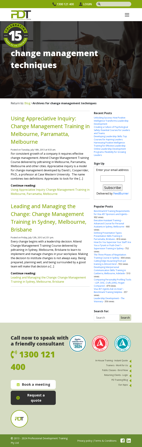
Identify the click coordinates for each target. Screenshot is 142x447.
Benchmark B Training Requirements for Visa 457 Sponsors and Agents (112, 213)
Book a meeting (36, 384)
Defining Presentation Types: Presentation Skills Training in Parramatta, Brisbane (108, 236)
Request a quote (36, 398)
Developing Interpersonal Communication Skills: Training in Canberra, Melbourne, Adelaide (110, 270)
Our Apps (123, 384)
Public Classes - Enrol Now (115, 370)
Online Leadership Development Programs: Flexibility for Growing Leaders (110, 152)
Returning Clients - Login (116, 375)
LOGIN (87, 4)
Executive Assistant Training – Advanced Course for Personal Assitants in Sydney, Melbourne (109, 223)
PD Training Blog (120, 379)
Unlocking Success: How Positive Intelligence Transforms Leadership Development (111, 120)
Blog (27, 103)
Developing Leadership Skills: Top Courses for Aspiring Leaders (110, 138)
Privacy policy (84, 440)
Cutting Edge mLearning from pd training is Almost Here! (110, 262)
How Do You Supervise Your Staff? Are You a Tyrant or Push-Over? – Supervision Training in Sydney (112, 245)
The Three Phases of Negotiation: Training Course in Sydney (110, 256)
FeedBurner (121, 193)
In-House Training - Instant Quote (111, 360)
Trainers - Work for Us (117, 365)
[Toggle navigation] (127, 14)
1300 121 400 (65, 4)
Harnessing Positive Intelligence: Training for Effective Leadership (110, 144)
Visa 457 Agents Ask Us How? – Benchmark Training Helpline (109, 290)
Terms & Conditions (105, 440)
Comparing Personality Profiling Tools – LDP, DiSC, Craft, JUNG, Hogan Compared (112, 282)
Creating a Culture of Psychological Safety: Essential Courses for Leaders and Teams (112, 130)
